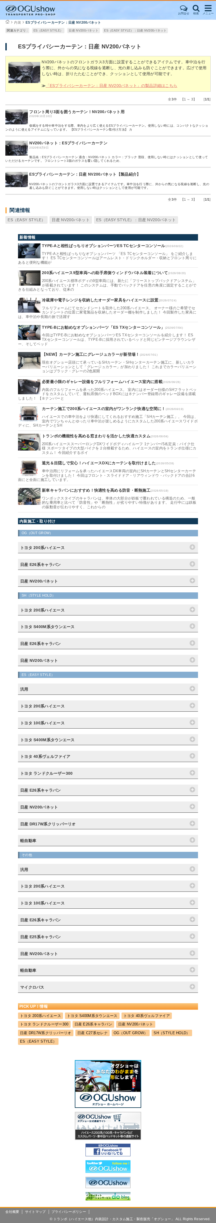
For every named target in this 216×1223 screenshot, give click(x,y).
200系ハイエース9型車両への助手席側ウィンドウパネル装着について (105, 272)
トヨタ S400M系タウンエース (92, 1016)
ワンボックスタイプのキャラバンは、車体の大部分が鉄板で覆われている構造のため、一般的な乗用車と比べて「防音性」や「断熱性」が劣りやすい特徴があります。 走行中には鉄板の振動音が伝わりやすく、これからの (119, 502)
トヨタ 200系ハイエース (40, 1016)
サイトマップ (35, 1212)
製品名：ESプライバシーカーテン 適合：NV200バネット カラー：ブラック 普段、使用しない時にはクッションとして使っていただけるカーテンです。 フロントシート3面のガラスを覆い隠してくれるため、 (106, 158)
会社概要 (12, 1212)
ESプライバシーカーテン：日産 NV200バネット (63, 22)
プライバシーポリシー (68, 1212)
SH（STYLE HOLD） (172, 1033)
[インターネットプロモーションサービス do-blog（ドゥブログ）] (108, 1199)
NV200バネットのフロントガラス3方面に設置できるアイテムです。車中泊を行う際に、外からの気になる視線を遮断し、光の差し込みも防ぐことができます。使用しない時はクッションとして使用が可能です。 (119, 185)
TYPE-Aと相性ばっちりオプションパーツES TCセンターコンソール (103, 245)
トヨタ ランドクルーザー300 (44, 1024)
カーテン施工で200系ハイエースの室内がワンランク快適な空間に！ (104, 408)
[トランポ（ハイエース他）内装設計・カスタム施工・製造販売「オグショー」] (35, 10)
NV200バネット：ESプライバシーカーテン (68, 143)
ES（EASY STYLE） (48, 30)
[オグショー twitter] (108, 1171)
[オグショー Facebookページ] (108, 1155)
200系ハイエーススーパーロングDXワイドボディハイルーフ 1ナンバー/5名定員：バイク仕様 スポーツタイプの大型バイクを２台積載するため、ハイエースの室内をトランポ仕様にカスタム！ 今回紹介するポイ (119, 448)
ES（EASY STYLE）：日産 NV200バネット (135, 30)
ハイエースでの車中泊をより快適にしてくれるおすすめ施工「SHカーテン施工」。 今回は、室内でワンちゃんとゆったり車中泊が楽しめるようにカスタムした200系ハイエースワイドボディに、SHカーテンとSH (108, 421)
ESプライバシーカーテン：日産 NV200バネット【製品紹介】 (85, 174)
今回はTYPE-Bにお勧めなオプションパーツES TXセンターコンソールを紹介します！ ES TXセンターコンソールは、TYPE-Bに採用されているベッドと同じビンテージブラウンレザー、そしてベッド (106, 339)
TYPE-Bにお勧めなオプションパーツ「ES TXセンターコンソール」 (103, 327)
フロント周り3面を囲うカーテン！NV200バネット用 (77, 111)
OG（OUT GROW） (131, 1033)
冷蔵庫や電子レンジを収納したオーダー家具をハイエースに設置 (100, 300)
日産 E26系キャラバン (93, 1024)
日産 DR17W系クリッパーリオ (45, 1033)
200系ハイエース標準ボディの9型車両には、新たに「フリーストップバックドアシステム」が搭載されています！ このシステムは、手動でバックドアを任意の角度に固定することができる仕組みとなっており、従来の (107, 285)
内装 (17, 22)
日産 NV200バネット (83, 30)
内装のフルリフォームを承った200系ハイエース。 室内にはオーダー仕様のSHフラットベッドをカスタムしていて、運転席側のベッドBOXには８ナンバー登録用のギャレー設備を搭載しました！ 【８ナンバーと (107, 393)
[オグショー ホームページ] (108, 1106)
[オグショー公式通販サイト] (108, 1138)
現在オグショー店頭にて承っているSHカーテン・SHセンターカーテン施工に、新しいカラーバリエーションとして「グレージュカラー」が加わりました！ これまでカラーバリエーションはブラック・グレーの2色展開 (119, 366)
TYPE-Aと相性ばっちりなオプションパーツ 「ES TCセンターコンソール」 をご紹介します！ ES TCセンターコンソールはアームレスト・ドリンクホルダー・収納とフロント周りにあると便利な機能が (107, 258)
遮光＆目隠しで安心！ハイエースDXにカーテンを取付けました (99, 463)
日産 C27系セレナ (92, 1033)
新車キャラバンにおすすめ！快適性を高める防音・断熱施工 (96, 490)
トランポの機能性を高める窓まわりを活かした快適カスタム (96, 436)
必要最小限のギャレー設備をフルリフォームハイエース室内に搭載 (102, 381)
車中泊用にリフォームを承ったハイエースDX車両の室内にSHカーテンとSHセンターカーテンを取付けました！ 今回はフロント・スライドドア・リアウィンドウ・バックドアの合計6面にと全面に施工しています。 (107, 475)
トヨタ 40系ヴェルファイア (146, 1016)
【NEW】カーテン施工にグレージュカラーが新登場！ (91, 354)
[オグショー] (108, 1186)
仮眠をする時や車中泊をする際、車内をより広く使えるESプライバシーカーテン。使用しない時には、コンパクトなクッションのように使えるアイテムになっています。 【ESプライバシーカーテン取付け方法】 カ (106, 127)
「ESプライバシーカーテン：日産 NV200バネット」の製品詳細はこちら (111, 85)
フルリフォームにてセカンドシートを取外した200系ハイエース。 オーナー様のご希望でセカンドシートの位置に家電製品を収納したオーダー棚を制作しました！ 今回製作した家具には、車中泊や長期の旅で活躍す (107, 312)
